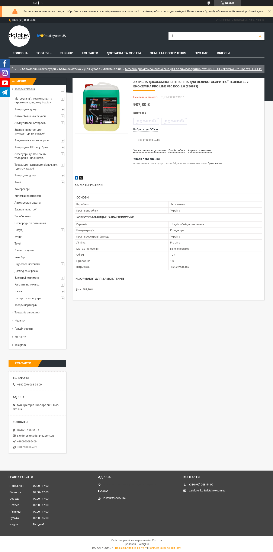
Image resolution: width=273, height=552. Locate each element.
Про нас (201, 53)
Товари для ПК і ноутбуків (31, 147)
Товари (42, 53)
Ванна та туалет (25, 250)
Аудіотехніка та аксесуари (32, 140)
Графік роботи (24, 328)
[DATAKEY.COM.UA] (19, 36)
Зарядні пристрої (25, 209)
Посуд (19, 230)
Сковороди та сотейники (30, 223)
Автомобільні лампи (28, 202)
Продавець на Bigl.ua (137, 544)
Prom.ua (157, 540)
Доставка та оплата (124, 53)
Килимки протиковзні (28, 195)
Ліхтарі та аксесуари (28, 298)
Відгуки (223, 53)
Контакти (90, 53)
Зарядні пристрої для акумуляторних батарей (30, 131)
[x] (81, 178)
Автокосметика (70, 69)
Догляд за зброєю (26, 270)
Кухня (18, 236)
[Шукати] (260, 36)
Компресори (22, 189)
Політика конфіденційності (164, 547)
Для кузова (92, 69)
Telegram (20, 344)
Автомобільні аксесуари (39, 69)
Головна (20, 53)
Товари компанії (25, 89)
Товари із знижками (27, 312)
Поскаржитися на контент (131, 547)
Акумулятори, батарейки (30, 123)
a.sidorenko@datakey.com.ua (35, 435)
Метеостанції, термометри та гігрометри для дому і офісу (33, 100)
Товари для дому (26, 109)
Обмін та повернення (168, 53)
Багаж (18, 291)
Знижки (66, 53)
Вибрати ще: (145, 129)
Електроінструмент (27, 277)
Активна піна (112, 69)
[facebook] (76, 178)
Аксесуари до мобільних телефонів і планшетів (30, 155)
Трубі (18, 243)
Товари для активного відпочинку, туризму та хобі (36, 166)
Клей (18, 182)
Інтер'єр (20, 257)
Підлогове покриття (27, 264)
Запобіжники (22, 216)
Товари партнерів (26, 305)
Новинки (20, 320)
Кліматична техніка (27, 284)
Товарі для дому (25, 175)
